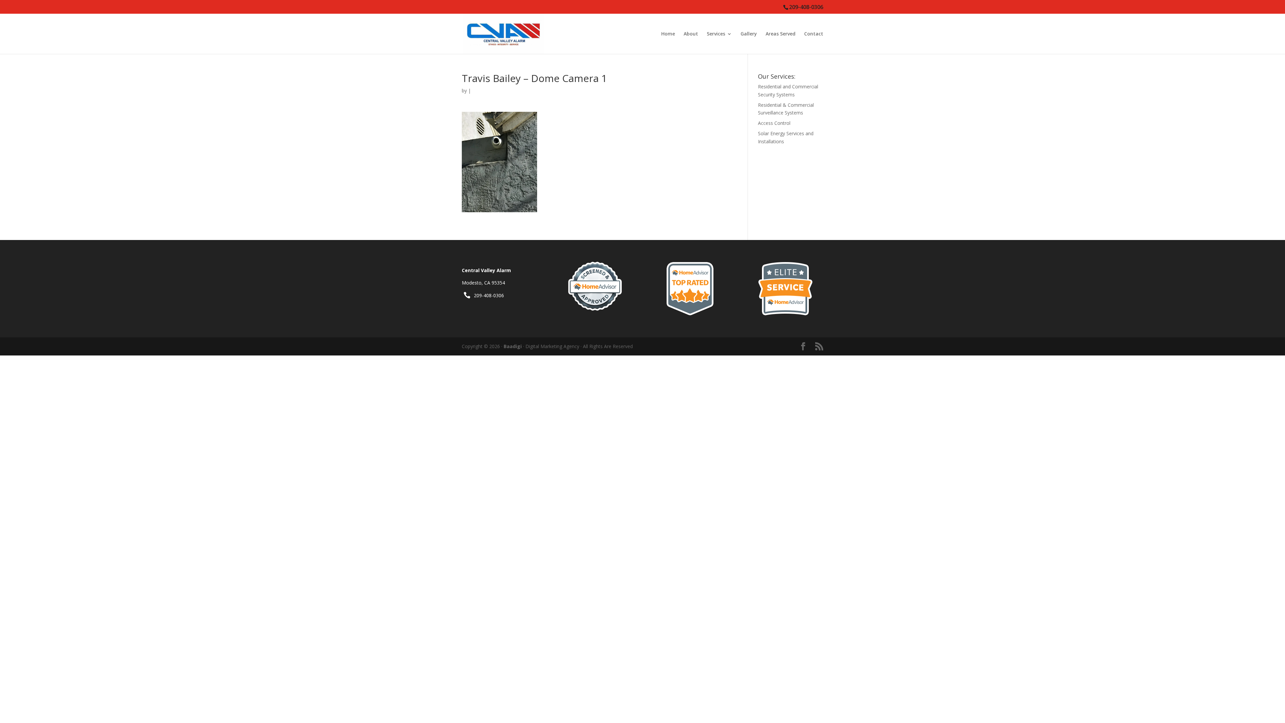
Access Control (774, 123)
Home (668, 34)
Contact (813, 34)
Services (716, 34)
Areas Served (780, 34)
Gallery (749, 34)
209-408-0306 (489, 295)
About (691, 34)
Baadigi (513, 346)
